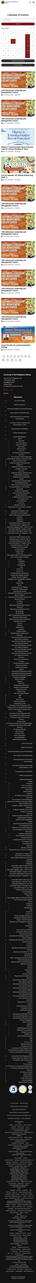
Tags (21, 567)
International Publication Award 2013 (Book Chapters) (20, 1225)
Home (20, 585)
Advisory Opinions (19, 505)
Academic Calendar (21, 469)
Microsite (20, 607)
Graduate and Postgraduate (21, 477)
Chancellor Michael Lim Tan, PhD (19, 541)
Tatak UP (21, 451)
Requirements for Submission (20, 633)
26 (27, 51)
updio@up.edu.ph (9, 382)
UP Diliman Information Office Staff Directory (19, 1267)
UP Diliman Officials (19, 729)
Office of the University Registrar (21, 485)
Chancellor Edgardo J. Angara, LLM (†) (19, 529)
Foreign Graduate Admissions (20, 573)
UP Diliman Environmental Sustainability (19, 723)
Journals (21, 669)
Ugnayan (21, 629)
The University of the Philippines (21, 457)
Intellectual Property (21, 667)
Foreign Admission (21, 495)
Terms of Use (20, 699)
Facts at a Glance (21, 443)
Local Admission (21, 501)
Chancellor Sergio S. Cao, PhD (20, 545)
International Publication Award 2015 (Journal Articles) (19, 1202)
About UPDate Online (19, 461)
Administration (21, 449)
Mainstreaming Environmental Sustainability (19, 1112)
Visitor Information (19, 735)
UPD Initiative (19, 731)
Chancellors (21, 447)
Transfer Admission (20, 701)
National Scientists (20, 621)
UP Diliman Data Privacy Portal (19, 717)
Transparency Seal (19, 703)
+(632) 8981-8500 (9, 380)
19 (27, 46)
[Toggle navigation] (33, 2)
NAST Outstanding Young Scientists (20, 615)
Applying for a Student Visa (19, 511)
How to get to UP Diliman (20, 587)
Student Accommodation (21, 687)
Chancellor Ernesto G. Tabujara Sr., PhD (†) (19, 1173)
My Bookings (21, 565)
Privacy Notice (21, 721)
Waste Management (19, 437)
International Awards (19, 591)
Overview (21, 441)
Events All (19, 569)
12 (27, 41)
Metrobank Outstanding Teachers (19, 605)
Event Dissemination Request (20, 557)
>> (20, 360)
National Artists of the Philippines (19, 619)
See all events (18, 65)
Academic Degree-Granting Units (19, 463)
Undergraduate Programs (21, 475)
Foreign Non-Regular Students (19, 575)
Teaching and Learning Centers (21, 481)
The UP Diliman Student (21, 693)
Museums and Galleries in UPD (19, 609)
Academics (19, 465)
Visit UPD (21, 455)
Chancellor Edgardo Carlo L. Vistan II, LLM (19, 527)
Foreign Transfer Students (20, 577)
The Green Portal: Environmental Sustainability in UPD (19, 1115)
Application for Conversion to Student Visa (24, 1160)
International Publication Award (21, 671)
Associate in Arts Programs (19, 513)
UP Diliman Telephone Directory (13, 386)
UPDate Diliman (21, 631)
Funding (21, 661)
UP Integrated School (21, 483)
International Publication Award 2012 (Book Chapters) (20, 1220)
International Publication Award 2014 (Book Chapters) (19, 1201)
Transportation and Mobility (19, 429)
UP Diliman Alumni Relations (21, 453)
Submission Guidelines (18, 61)
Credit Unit (19, 553)
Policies (19, 623)
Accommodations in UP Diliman (20, 487)
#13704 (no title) (19, 401)
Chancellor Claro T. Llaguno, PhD (20, 525)
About (20, 439)
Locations (21, 563)
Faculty (21, 479)
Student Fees (21, 691)
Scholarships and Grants (21, 685)
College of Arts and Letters (19, 547)
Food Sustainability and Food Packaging (19, 409)
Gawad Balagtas (20, 737)
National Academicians (20, 617)
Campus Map (8, 384)
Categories (19, 519)
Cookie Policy (20, 551)
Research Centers (21, 665)
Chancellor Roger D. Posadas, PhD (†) (19, 543)
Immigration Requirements (20, 589)
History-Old (19, 583)
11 (7, 360)
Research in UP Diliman (21, 659)
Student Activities (21, 689)
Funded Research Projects (21, 663)
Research (20, 635)
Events (19, 559)
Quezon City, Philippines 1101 (13, 378)
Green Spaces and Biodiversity (19, 413)
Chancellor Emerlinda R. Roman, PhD (19, 531)
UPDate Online (19, 733)
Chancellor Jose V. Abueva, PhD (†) (19, 539)
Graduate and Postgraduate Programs (19, 579)
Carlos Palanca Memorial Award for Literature (16, 1164)
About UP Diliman (21, 445)
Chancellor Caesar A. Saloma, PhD (19, 523)
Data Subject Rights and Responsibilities (19, 555)
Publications (20, 627)
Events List (19, 571)
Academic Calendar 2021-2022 (21, 467)
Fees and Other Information (21, 493)
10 (3, 360)
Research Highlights (19, 677)
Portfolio (19, 625)
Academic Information (21, 491)
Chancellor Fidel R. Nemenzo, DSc (19, 537)
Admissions (19, 489)
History (19, 581)
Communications (20, 549)
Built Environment (19, 405)
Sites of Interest (20, 679)
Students (19, 681)
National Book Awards (20, 739)
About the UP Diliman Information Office (19, 459)
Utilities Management (19, 433)
